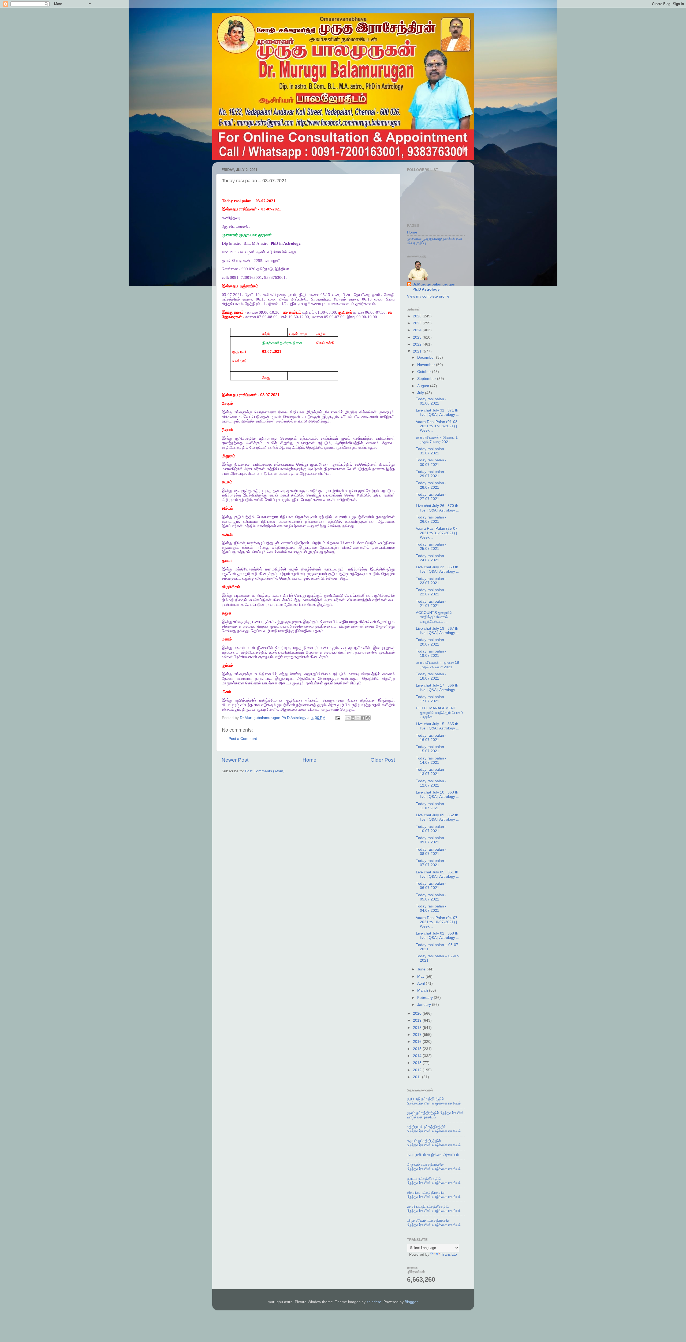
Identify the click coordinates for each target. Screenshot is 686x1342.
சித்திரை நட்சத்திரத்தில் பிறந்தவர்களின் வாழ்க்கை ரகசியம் (434, 1195)
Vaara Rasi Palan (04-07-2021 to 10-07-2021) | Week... (437, 922)
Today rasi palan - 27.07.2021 (431, 496)
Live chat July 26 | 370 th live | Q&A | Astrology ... (437, 508)
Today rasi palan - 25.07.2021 (431, 546)
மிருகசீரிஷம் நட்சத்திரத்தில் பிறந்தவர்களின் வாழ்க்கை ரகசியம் (434, 1222)
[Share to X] (357, 718)
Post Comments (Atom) (265, 771)
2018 (418, 1028)
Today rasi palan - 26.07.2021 (431, 519)
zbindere (374, 1302)
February (425, 998)
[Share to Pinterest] (368, 718)
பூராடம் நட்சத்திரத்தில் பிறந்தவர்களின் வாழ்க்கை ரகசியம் (434, 1181)
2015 (418, 1049)
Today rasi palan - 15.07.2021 (431, 749)
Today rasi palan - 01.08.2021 (431, 401)
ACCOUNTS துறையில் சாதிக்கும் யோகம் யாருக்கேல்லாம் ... (434, 617)
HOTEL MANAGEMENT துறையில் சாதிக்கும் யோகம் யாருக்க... (439, 712)
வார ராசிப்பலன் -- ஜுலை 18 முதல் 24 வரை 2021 (437, 665)
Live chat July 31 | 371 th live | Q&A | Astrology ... (437, 412)
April (421, 983)
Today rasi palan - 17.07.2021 (431, 699)
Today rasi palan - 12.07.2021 (431, 783)
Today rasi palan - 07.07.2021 (431, 863)
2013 (418, 1063)
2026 (418, 316)
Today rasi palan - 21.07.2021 (431, 603)
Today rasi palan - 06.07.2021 (431, 885)
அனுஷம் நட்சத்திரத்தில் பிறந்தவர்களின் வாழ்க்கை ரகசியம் (434, 1166)
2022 (418, 344)
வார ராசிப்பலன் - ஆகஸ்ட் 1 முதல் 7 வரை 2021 (437, 439)
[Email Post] (338, 718)
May (421, 976)
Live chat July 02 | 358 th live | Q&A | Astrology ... (437, 935)
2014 (418, 1056)
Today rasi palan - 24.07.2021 (431, 558)
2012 (418, 1070)
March (423, 990)
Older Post (383, 760)
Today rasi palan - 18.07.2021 (431, 676)
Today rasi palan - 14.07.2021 (431, 760)
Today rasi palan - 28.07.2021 (431, 485)
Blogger (411, 1302)
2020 (418, 1013)
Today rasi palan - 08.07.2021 (431, 851)
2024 (418, 330)
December (426, 357)
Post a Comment (243, 739)
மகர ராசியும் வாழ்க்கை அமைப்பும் (433, 1155)
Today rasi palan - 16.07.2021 (431, 737)
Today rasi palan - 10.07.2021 (431, 829)
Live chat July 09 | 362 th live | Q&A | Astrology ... (437, 817)
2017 (418, 1035)
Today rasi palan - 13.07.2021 (431, 772)
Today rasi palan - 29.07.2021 (431, 474)
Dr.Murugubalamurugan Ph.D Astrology (434, 286)
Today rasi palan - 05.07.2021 (431, 897)
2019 (418, 1020)
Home (309, 760)
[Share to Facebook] (363, 718)
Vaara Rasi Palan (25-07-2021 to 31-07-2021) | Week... (437, 533)
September (427, 379)
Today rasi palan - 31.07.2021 (431, 451)
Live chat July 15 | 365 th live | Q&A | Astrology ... (437, 726)
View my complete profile (428, 296)
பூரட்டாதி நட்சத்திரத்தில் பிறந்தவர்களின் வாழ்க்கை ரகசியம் (434, 1101)
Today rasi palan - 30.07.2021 (431, 462)
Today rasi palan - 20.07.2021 (431, 642)
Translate (449, 1254)
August (423, 386)
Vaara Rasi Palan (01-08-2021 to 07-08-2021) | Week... (437, 426)
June (422, 969)
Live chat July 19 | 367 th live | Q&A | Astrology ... (437, 630)
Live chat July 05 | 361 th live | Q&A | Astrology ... (437, 874)
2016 (418, 1042)
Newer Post (235, 760)
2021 (418, 351)
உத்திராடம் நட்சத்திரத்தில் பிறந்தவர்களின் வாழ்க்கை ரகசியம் (434, 1129)
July (421, 393)
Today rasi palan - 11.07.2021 (431, 806)
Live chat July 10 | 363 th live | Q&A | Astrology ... (437, 794)
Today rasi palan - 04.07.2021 (431, 908)
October (424, 372)
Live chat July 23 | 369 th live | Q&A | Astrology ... (437, 569)
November (426, 365)
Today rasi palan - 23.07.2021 (431, 581)
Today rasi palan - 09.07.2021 (431, 840)
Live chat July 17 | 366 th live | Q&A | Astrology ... (437, 687)
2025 (418, 323)
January (424, 1005)
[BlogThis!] (352, 718)
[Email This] (347, 718)
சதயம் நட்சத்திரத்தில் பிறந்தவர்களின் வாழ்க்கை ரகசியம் (434, 1143)
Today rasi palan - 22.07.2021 (431, 592)
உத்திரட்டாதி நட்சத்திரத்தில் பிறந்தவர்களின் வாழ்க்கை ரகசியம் (434, 1208)
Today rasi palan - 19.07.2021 (431, 653)
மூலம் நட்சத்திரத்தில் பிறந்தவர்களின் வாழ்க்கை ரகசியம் (435, 1115)
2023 (418, 337)
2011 (417, 1077)
